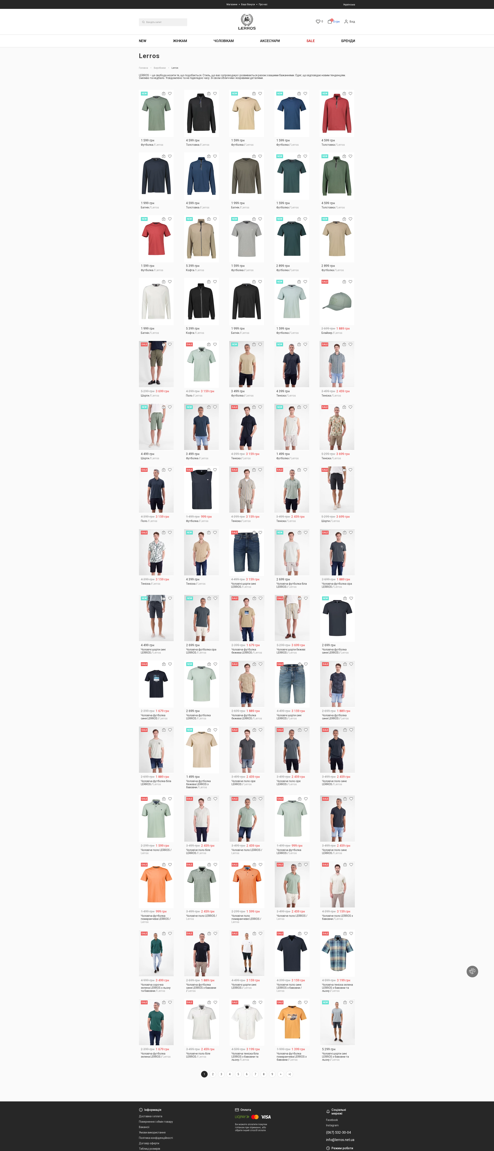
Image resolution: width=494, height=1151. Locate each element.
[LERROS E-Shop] (247, 22)
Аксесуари (270, 41)
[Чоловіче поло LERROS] (156, 818)
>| (289, 1074)
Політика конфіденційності (156, 1137)
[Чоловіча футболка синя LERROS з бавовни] (201, 953)
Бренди (348, 41)
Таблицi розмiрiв (149, 1148)
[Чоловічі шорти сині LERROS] (246, 552)
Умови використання (152, 1132)
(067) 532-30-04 (338, 1132)
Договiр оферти (149, 1143)
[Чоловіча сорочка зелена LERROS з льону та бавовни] (156, 953)
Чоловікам (224, 41)
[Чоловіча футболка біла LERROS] (292, 552)
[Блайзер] (337, 301)
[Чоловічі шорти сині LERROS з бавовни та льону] (337, 1022)
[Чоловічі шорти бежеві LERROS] (292, 618)
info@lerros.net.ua (340, 1140)
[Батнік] (156, 176)
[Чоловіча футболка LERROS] (201, 684)
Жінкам (180, 41)
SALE (310, 41)
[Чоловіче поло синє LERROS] (337, 749)
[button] (472, 971)
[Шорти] (156, 364)
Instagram (332, 1125)
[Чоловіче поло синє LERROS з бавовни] (292, 953)
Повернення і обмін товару (156, 1121)
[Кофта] (201, 238)
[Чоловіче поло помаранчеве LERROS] (247, 884)
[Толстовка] (201, 113)
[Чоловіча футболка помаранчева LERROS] (156, 884)
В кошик (156, 143)
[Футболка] (156, 113)
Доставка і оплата (150, 1116)
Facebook (332, 1119)
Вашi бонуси (248, 4)
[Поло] (201, 364)
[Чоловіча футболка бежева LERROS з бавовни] (201, 749)
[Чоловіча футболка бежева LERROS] (247, 618)
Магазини (232, 4)
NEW (142, 41)
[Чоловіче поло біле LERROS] (201, 818)
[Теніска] (291, 364)
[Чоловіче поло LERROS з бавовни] (337, 884)
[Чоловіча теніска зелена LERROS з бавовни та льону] (337, 953)
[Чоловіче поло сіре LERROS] (247, 749)
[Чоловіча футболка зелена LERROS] (156, 1022)
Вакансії (144, 1127)
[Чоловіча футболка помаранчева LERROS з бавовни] (292, 1022)
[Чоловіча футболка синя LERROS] (337, 618)
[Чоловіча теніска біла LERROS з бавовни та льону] (247, 1022)
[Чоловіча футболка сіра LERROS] (337, 552)
